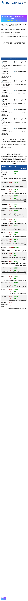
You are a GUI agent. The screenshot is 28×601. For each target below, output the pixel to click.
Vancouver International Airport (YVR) (5, 174)
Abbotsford (4, 196)
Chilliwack (4, 204)
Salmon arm (3, 248)
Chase (3, 232)
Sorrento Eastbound (4, 240)
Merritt (3, 219)
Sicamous (4, 253)
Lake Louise (4, 283)
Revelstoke (4, 262)
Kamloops (4, 226)
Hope (3, 211)
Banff (3, 289)
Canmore (4, 296)
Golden (3, 268)
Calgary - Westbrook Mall (4, 304)
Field (2, 276)
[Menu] (24, 2)
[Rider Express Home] (12, 2)
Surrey (3, 189)
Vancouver (4, 182)
